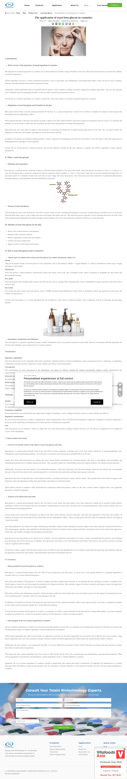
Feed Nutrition (83, 754)
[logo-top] (9, 745)
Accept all (96, 402)
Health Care (82, 749)
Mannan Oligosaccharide (57, 749)
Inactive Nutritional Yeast (57, 754)
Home (105, 746)
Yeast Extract (54, 752)
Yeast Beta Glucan (55, 746)
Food (80, 746)
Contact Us (115, 5)
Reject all (30, 402)
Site (86, 21)
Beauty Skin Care (84, 752)
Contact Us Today (63, 727)
